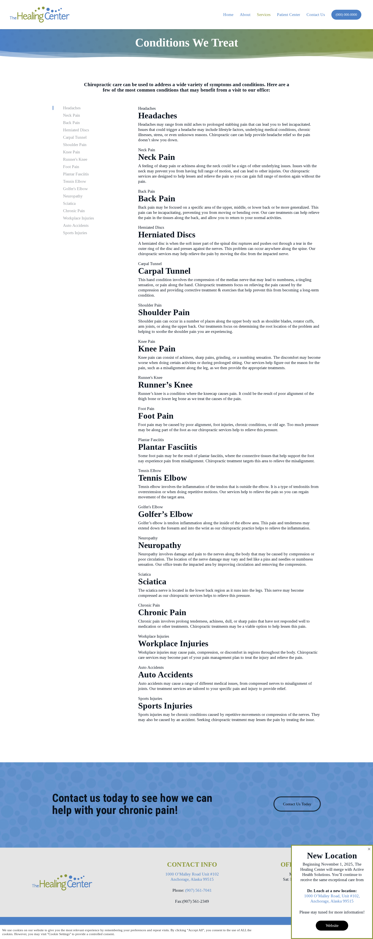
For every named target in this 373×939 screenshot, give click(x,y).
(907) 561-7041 (198, 890)
